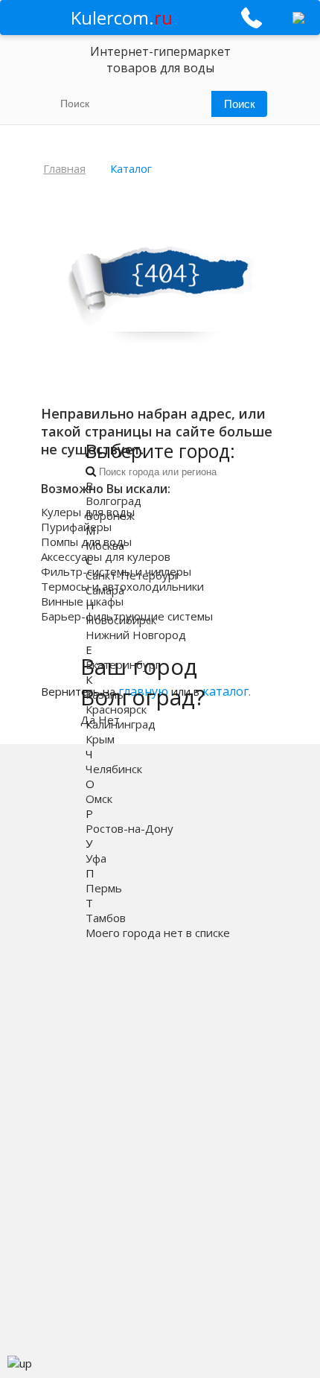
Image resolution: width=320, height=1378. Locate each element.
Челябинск (114, 768)
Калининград (121, 724)
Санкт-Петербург (132, 575)
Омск (99, 798)
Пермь (104, 887)
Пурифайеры (76, 526)
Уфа (96, 858)
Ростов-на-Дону (129, 828)
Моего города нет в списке (158, 932)
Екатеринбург (123, 664)
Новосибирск (121, 619)
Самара (105, 589)
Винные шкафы (82, 601)
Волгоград (113, 500)
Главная (64, 168)
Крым (100, 738)
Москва (105, 545)
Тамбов (106, 917)
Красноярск (116, 709)
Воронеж (110, 515)
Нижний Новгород (136, 634)
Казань (105, 694)
